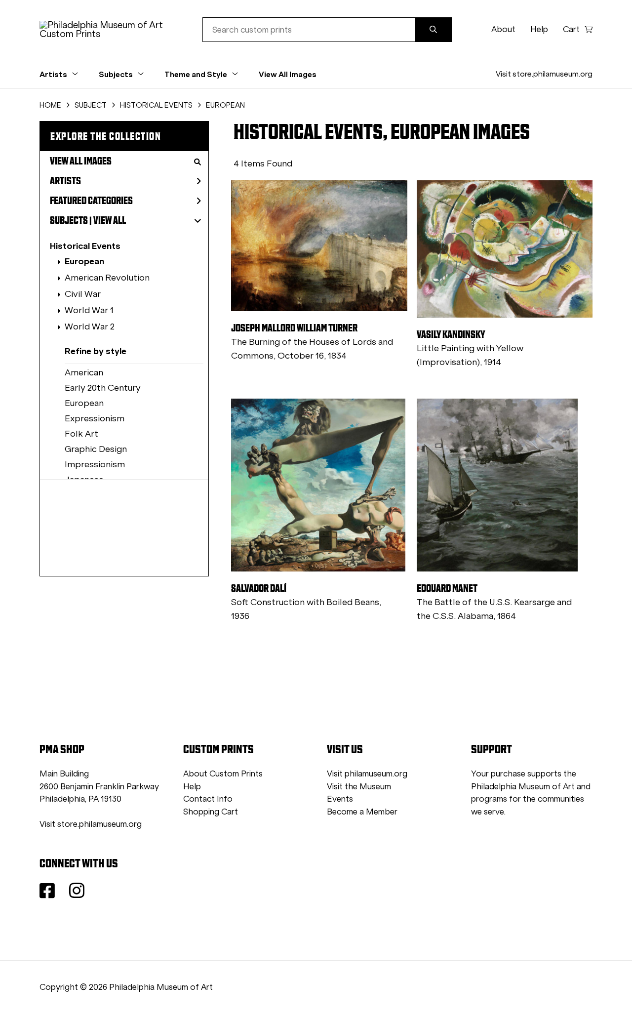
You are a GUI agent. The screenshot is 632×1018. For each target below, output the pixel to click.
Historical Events (85, 245)
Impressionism (95, 464)
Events (340, 799)
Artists (65, 181)
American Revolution (107, 278)
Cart (571, 29)
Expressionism (94, 418)
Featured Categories (91, 200)
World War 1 (89, 310)
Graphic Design (96, 449)
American (84, 372)
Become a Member (362, 811)
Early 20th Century (103, 388)
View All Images (287, 74)
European (84, 261)
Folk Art (81, 434)
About (503, 29)
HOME (50, 105)
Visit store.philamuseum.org (544, 74)
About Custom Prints (223, 773)
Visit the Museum (359, 786)
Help (539, 29)
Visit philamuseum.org (367, 773)
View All (109, 220)
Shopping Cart (210, 811)
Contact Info (208, 799)
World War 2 (90, 326)
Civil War (83, 294)
